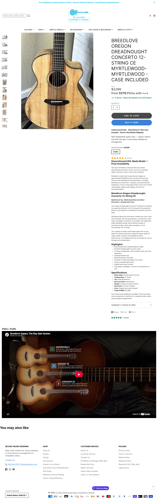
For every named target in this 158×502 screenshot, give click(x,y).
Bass (40, 30)
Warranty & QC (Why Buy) (129, 464)
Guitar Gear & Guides (89, 471)
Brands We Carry (87, 464)
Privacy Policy (124, 450)
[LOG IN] (150, 16)
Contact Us (9, 460)
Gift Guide (47, 471)
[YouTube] (13, 469)
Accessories (76, 30)
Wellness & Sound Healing (53, 475)
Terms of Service (125, 454)
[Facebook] (6, 469)
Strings (46, 457)
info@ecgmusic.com (29, 464)
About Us (84, 450)
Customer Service (88, 454)
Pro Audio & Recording (100, 30)
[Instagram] (10, 469)
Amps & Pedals (56, 30)
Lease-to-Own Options (90, 475)
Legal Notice (124, 468)
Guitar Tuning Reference (53, 478)
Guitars (28, 30)
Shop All (46, 450)
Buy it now (131, 122)
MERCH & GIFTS (124, 30)
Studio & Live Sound (51, 464)
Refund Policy (124, 457)
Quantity (115, 103)
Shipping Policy (125, 461)
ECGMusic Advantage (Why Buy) (94, 461)
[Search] (28, 16)
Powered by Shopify (86, 493)
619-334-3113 (13, 464)
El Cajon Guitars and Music (66, 493)
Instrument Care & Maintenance (55, 468)
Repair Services (87, 468)
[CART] (154, 16)
